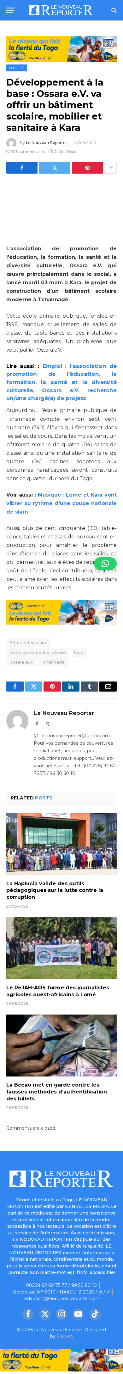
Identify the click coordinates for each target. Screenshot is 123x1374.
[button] (105, 563)
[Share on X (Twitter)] (54, 168)
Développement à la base (37, 652)
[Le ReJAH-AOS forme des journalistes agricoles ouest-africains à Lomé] (61, 948)
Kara (79, 652)
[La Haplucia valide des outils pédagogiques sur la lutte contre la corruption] (61, 844)
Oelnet (64, 1336)
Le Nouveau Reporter (46, 142)
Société (17, 68)
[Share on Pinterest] (87, 168)
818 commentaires (28, 151)
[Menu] (10, 10)
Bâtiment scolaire (28, 642)
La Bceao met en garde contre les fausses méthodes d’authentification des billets (56, 1092)
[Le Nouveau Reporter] (61, 10)
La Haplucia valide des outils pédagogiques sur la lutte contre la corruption (54, 890)
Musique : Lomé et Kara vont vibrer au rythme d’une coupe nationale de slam (61, 503)
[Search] (113, 10)
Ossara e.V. (21, 662)
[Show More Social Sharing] (111, 168)
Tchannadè (53, 662)
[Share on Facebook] (22, 168)
